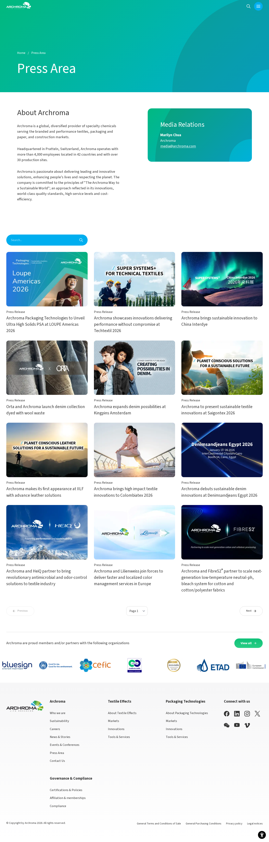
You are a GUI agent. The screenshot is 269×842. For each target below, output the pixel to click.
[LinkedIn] (237, 713)
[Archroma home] (18, 5)
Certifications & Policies (66, 790)
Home (21, 53)
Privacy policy (234, 824)
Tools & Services (119, 737)
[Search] (248, 6)
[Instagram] (247, 713)
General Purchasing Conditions (203, 824)
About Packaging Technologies (187, 713)
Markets (113, 721)
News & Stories (60, 737)
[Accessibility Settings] (262, 835)
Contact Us (57, 760)
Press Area (57, 753)
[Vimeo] (247, 725)
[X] (257, 714)
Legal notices (255, 824)
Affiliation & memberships (68, 798)
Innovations (116, 729)
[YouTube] (237, 725)
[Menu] (258, 6)
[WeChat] (226, 725)
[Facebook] (226, 713)
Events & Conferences (64, 744)
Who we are (57, 713)
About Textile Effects (122, 713)
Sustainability (59, 721)
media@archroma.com (178, 146)
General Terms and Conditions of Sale (159, 824)
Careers (55, 729)
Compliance (58, 806)
